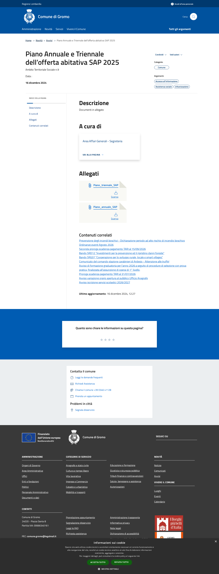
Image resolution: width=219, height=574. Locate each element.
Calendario (159, 501)
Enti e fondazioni (30, 481)
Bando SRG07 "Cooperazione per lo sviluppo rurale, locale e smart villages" (121, 257)
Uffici (24, 476)
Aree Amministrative (32, 471)
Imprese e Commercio (77, 481)
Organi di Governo (31, 465)
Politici (25, 487)
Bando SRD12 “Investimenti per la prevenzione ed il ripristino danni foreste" (121, 253)
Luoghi (157, 491)
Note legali (115, 528)
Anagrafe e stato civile (77, 465)
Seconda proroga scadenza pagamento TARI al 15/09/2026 (112, 249)
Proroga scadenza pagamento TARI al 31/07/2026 (107, 274)
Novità (39, 40)
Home (28, 40)
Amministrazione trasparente (125, 517)
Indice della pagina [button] (37, 98)
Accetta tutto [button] (97, 562)
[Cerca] (193, 16)
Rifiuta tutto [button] (121, 562)
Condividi (159, 54)
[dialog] (109, 556)
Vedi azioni (175, 54)
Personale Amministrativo (35, 492)
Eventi (157, 496)
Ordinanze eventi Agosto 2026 (96, 245)
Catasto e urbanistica (76, 487)
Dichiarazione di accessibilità (124, 533)
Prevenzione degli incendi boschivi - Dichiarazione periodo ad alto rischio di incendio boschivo (132, 241)
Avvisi (49, 40)
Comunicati (160, 471)
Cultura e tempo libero (77, 471)
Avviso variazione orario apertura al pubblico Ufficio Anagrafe (113, 278)
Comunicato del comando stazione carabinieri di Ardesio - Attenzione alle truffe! (124, 261)
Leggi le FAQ (72, 528)
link (138, 556)
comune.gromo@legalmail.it (41, 536)
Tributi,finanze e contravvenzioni (126, 476)
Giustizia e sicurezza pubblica (125, 470)
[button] (109, 568)
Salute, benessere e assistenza (125, 481)
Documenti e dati (30, 497)
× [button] (216, 541)
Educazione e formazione (122, 465)
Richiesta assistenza (76, 533)
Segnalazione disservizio (78, 523)
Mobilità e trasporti (75, 492)
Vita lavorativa (73, 476)
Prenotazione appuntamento (80, 517)
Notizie (157, 465)
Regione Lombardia (31, 4)
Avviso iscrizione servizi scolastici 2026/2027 (104, 282)
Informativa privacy (120, 523)
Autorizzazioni (117, 487)
